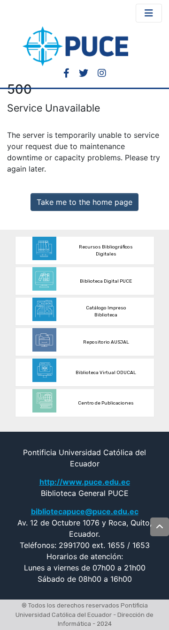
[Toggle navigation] (149, 13)
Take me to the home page (84, 202)
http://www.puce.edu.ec (84, 482)
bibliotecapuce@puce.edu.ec (84, 511)
